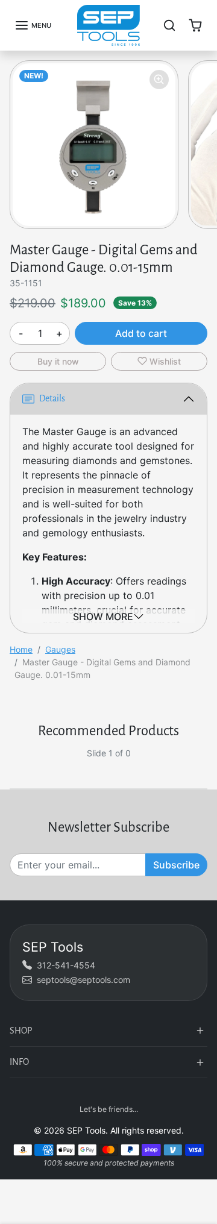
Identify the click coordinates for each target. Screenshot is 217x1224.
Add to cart (141, 333)
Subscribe (176, 865)
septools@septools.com (83, 979)
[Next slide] (202, 763)
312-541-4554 (66, 965)
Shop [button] (21, 1030)
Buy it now (58, 361)
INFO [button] (19, 1062)
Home (21, 649)
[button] (32, 25)
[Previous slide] (14, 763)
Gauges (60, 649)
